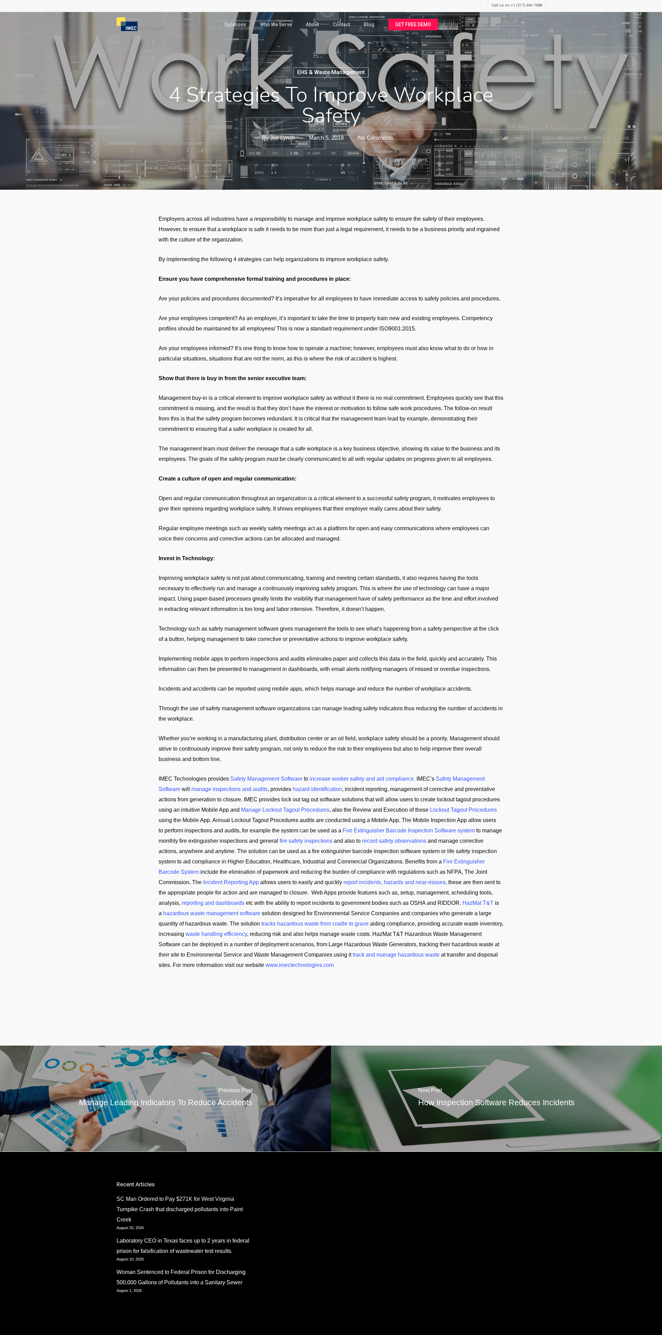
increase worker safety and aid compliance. (362, 779)
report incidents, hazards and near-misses (394, 882)
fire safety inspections (306, 841)
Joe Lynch (282, 138)
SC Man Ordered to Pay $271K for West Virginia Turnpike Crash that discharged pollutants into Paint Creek (180, 1209)
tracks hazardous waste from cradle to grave (315, 924)
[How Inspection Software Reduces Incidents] (496, 1098)
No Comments (375, 138)
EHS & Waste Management (331, 72)
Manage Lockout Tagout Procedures (285, 810)
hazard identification (317, 789)
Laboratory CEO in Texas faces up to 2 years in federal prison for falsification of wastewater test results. (183, 1246)
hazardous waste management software (211, 913)
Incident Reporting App (231, 882)
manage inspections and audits (229, 789)
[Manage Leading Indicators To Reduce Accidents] (165, 1098)
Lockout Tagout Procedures (463, 810)
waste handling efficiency (216, 934)
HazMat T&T (477, 903)
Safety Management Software (266, 779)
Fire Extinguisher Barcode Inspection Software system (409, 830)
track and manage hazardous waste (396, 955)
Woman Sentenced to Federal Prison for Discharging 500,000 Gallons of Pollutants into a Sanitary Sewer (181, 1277)
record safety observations (394, 841)
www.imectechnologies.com (299, 965)
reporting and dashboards (213, 903)
